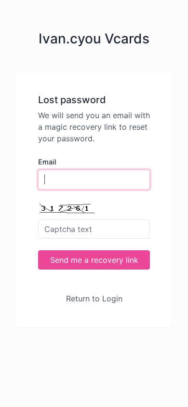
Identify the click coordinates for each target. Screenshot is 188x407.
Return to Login (94, 298)
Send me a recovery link (94, 260)
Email (47, 162)
